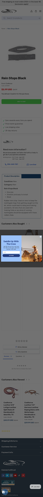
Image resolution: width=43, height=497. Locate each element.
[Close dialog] (41, 237)
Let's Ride (11, 255)
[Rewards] (5, 492)
